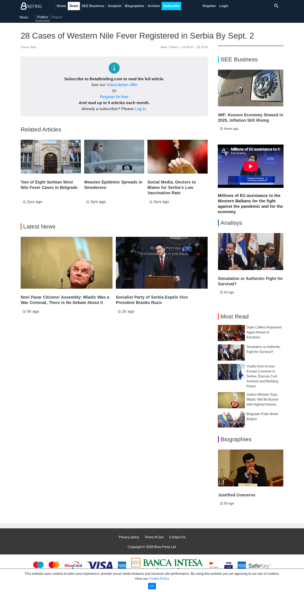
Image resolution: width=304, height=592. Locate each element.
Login (223, 6)
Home (61, 6)
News (73, 6)
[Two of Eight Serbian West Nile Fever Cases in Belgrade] (51, 157)
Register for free (114, 97)
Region (56, 17)
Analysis (114, 6)
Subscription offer (121, 85)
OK (152, 586)
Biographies (134, 6)
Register (209, 6)
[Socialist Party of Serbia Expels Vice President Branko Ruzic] (162, 263)
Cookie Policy (159, 578)
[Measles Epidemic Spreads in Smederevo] (114, 157)
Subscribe (171, 6)
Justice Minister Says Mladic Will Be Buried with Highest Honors (262, 399)
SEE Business (93, 6)
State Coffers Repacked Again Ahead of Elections (264, 332)
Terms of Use (154, 537)
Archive (154, 6)
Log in (140, 109)
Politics (42, 17)
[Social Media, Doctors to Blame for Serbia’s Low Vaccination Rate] (177, 157)
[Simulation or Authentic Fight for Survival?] (250, 251)
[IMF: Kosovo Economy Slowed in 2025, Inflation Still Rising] (250, 88)
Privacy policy (129, 537)
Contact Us (177, 537)
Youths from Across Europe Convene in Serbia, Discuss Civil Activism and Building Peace (262, 376)
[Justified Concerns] (250, 468)
